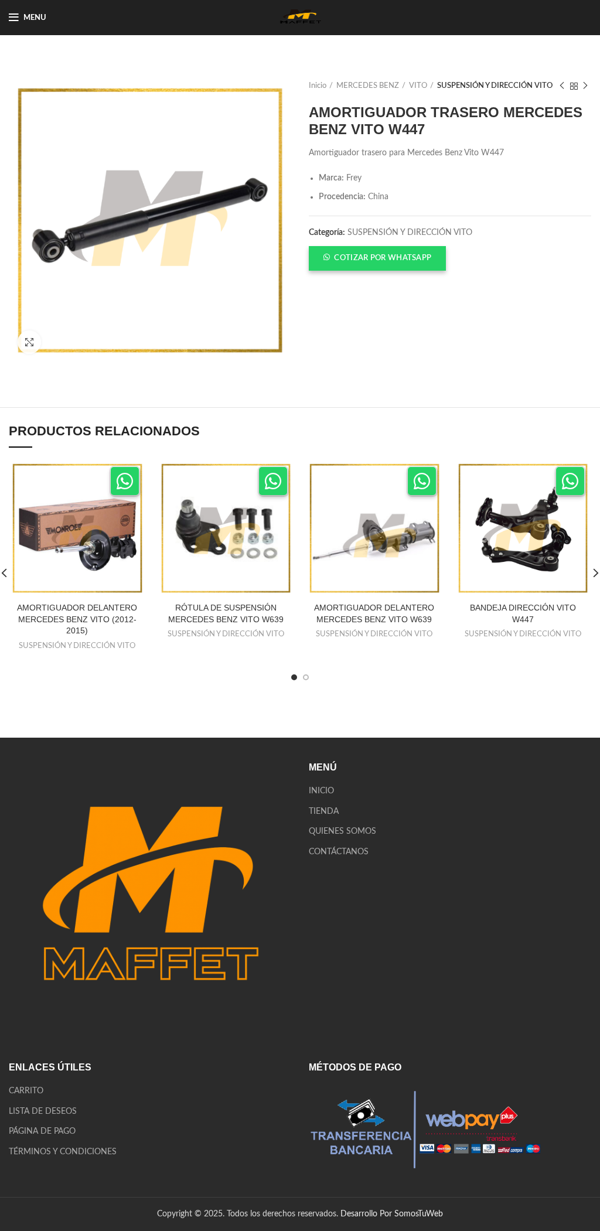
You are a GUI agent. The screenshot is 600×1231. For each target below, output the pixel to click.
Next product (585, 86)
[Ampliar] (29, 342)
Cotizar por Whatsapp (382, 258)
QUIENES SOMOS (342, 831)
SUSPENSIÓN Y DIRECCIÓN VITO (495, 86)
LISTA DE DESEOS (43, 1111)
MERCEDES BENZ (367, 86)
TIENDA (324, 811)
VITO (418, 86)
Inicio (317, 86)
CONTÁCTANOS (339, 852)
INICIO (321, 791)
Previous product (562, 86)
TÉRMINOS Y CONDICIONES (63, 1152)
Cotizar (125, 481)
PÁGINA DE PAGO (42, 1131)
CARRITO (26, 1091)
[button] (377, 258)
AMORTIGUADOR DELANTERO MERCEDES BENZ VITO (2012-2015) (77, 619)
